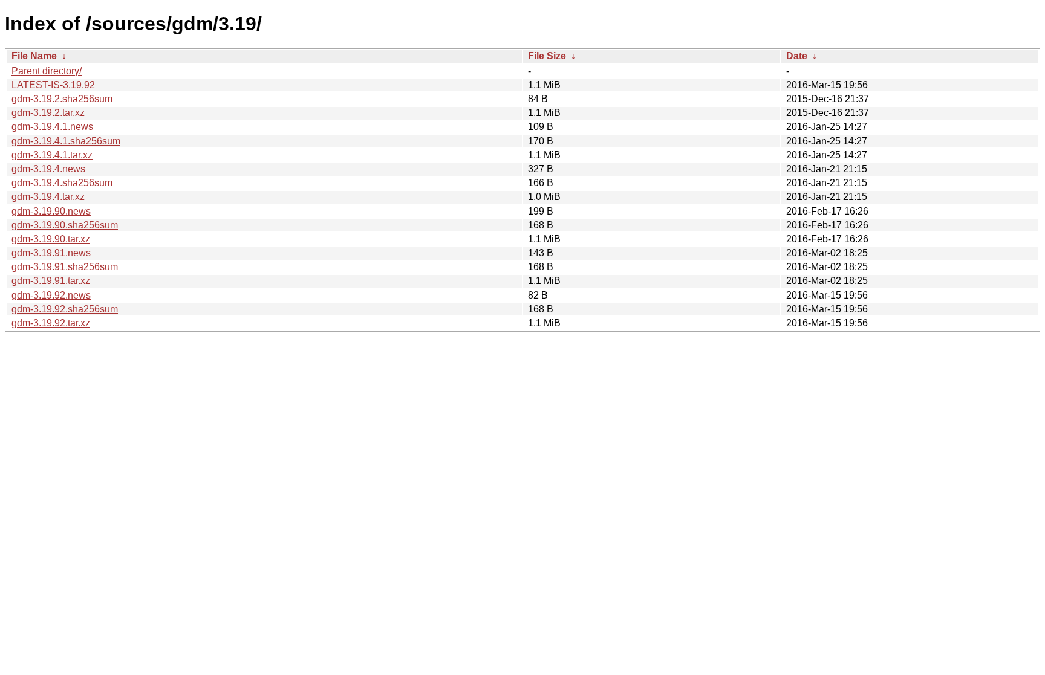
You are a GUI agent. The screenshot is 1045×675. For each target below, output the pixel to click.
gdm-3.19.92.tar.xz (50, 323)
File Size (547, 56)
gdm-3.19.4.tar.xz (48, 197)
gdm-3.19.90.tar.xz (50, 239)
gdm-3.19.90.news (51, 211)
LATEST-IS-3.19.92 (53, 85)
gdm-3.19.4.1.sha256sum (65, 141)
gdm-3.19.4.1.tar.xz (52, 155)
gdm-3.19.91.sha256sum (64, 267)
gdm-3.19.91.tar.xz (50, 281)
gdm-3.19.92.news (51, 295)
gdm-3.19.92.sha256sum (64, 309)
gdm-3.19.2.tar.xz (48, 113)
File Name (34, 56)
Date (796, 56)
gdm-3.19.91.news (51, 253)
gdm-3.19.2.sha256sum (61, 99)
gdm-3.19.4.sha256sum (61, 183)
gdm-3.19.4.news (48, 169)
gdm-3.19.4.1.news (52, 126)
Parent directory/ (46, 71)
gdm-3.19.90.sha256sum (64, 225)
